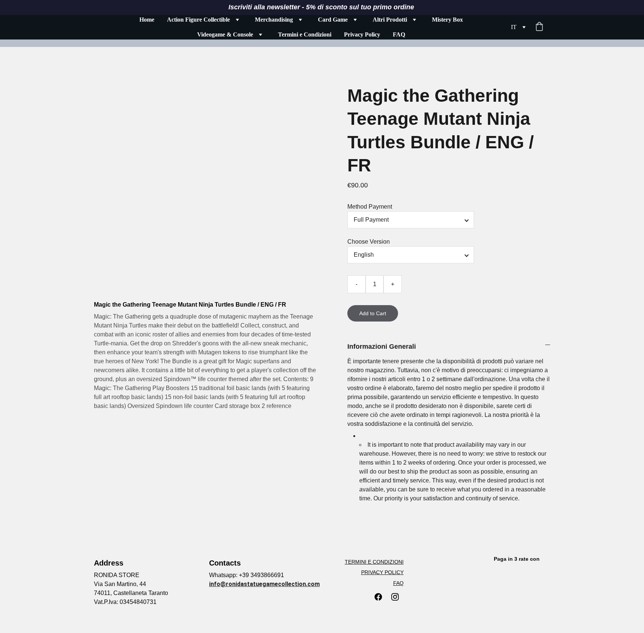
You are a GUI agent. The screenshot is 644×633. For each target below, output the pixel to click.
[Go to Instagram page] (395, 597)
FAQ (399, 34)
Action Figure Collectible (198, 19)
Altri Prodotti (390, 19)
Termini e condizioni (374, 562)
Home (146, 19)
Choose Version (368, 241)
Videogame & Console (225, 34)
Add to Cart (372, 313)
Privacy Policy (362, 34)
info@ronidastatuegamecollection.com (264, 584)
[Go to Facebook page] (378, 597)
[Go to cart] (539, 27)
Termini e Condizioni (304, 34)
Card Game (333, 19)
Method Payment (369, 206)
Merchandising (274, 19)
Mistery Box (447, 19)
